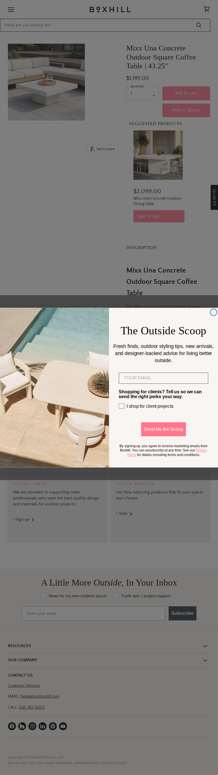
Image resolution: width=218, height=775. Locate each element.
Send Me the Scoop (163, 428)
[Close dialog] (213, 312)
